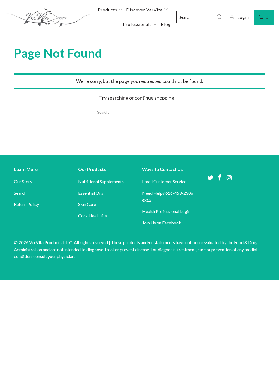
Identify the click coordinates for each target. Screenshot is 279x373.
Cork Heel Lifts (92, 215)
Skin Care (87, 204)
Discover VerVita (145, 9)
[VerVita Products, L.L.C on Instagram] (229, 177)
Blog (166, 24)
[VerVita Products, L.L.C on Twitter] (210, 177)
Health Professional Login (166, 211)
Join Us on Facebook (161, 222)
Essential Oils (90, 193)
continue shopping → (157, 98)
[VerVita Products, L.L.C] (48, 17)
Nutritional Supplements (101, 181)
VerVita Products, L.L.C (50, 242)
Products (108, 9)
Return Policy (26, 204)
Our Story (23, 181)
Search (20, 193)
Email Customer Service (164, 181)
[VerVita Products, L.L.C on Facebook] (220, 177)
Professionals (138, 24)
